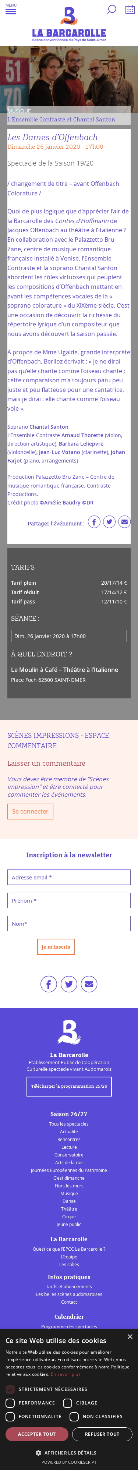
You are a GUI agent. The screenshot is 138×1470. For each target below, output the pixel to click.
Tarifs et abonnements (69, 1286)
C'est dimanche (69, 1178)
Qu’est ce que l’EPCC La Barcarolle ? (69, 1249)
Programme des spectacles (69, 1326)
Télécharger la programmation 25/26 (69, 1086)
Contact (69, 1302)
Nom (19, 923)
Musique (69, 1193)
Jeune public (69, 1224)
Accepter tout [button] (37, 1434)
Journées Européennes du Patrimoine (69, 1170)
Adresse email (32, 877)
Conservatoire (69, 1155)
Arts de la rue (69, 1162)
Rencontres (69, 1139)
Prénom (24, 900)
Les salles (69, 1264)
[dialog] (69, 1399)
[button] (11, 9)
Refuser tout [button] (102, 1434)
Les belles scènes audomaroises (69, 1294)
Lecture (69, 1147)
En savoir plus (66, 1374)
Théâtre (69, 1209)
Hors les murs (69, 1186)
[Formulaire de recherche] (111, 11)
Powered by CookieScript (69, 1462)
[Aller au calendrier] (129, 11)
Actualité (69, 1131)
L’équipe (69, 1257)
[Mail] (124, 523)
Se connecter (30, 811)
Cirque (69, 1216)
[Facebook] (94, 523)
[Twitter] (109, 523)
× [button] (129, 1337)
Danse (69, 1201)
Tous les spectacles (69, 1124)
